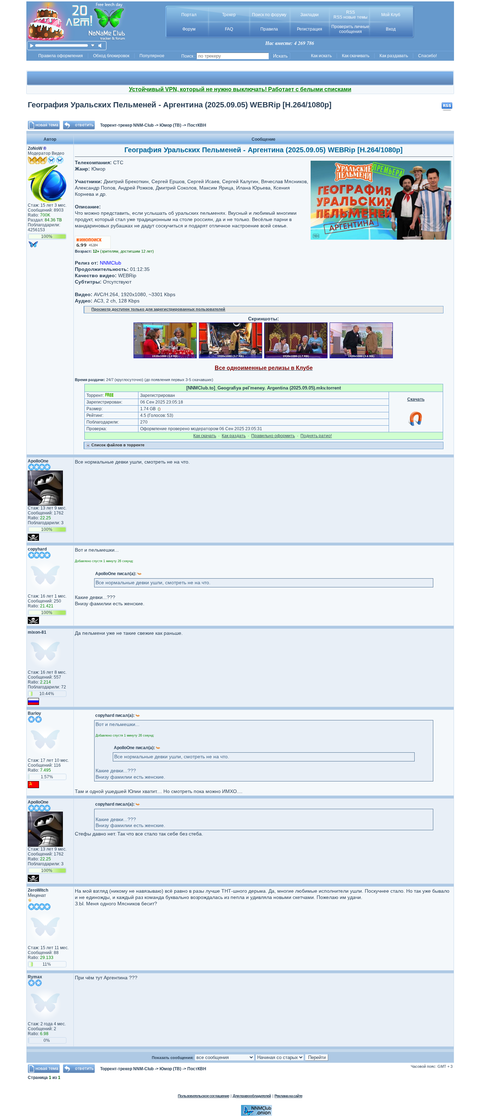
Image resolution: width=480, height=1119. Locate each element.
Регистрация (309, 29)
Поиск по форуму (269, 14)
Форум (188, 29)
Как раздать (234, 435)
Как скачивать (355, 55)
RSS (350, 12)
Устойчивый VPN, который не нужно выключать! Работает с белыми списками (240, 89)
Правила (269, 29)
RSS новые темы (350, 17)
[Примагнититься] (415, 426)
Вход (391, 29)
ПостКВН (196, 125)
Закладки (309, 14)
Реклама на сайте (288, 1096)
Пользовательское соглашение (203, 1096)
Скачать (415, 399)
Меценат (37, 895)
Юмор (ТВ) (170, 125)
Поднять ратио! (316, 435)
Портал (188, 14)
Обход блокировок (111, 55)
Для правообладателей (252, 1096)
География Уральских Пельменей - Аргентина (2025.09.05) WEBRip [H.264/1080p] (179, 104)
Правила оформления (60, 55)
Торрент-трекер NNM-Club (127, 125)
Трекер (229, 14)
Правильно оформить (273, 435)
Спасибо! (427, 55)
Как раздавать (394, 55)
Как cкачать (204, 435)
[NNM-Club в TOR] (256, 1114)
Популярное (152, 55)
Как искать (321, 55)
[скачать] (93, 45)
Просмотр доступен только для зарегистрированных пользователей (158, 309)
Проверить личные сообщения (350, 29)
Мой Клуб (390, 14)
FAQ (229, 29)
